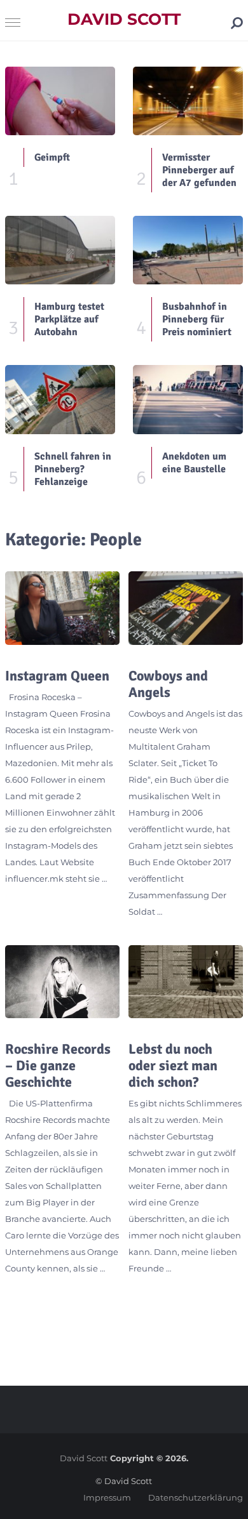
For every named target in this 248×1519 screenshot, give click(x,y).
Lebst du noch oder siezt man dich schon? (172, 1066)
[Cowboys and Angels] (185, 608)
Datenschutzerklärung (195, 1497)
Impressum (107, 1497)
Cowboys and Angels (168, 684)
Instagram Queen (57, 676)
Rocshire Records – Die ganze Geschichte (58, 1066)
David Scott (124, 19)
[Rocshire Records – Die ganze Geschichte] (62, 982)
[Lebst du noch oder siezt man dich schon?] (185, 982)
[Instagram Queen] (62, 608)
